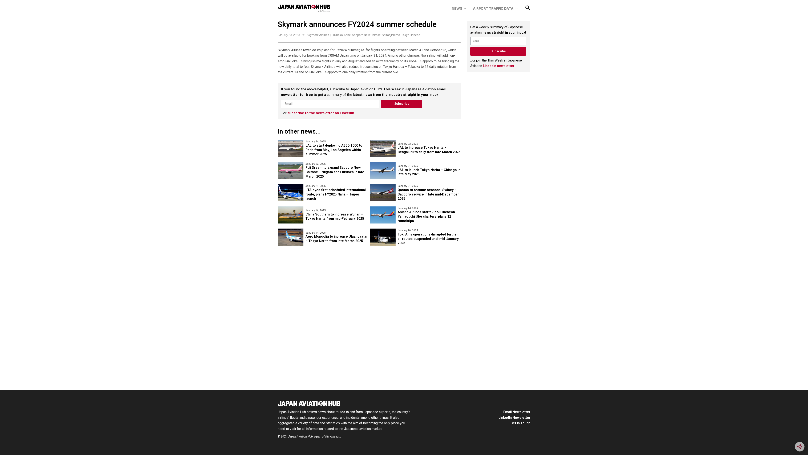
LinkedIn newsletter (498, 66)
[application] (464, 8)
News (457, 8)
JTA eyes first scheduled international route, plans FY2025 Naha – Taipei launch (336, 194)
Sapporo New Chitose (366, 35)
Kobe (347, 35)
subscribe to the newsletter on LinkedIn (320, 113)
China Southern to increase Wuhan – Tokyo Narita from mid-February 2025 (335, 216)
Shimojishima (391, 35)
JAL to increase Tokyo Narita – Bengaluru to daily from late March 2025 (429, 150)
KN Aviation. (333, 436)
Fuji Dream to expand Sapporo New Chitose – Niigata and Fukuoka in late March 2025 (335, 172)
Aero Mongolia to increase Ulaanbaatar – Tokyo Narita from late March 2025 (337, 238)
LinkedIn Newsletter (514, 418)
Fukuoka (337, 35)
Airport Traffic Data (493, 8)
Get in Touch (520, 423)
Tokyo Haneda (410, 35)
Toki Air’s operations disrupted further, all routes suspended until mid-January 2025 (428, 238)
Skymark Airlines (318, 35)
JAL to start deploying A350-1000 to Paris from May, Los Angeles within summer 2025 (334, 149)
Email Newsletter (516, 412)
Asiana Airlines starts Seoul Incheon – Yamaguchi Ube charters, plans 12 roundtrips (428, 216)
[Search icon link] (527, 9)
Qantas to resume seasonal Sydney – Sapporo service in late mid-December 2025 (428, 194)
